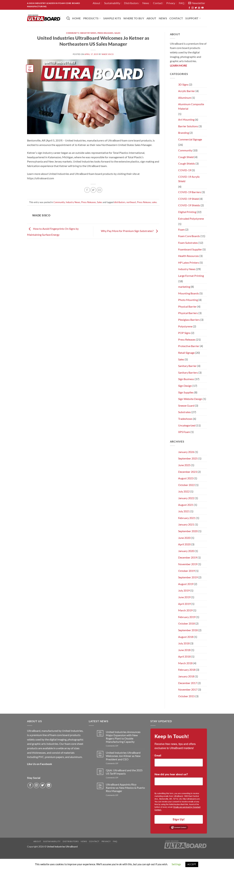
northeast (131, 202)
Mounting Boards (188, 293)
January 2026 (186, 451)
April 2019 (184, 603)
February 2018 (186, 669)
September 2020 (188, 531)
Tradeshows (185, 418)
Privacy (170, 3)
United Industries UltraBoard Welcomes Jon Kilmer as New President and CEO (123, 756)
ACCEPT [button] (191, 864)
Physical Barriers (188, 313)
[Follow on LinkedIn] (49, 785)
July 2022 (184, 491)
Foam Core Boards (189, 236)
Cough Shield (186, 157)
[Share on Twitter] (93, 190)
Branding (183, 132)
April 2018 (184, 656)
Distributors (131, 3)
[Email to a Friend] (99, 190)
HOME (76, 18)
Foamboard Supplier (190, 249)
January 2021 (186, 524)
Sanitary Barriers (188, 372)
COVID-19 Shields (189, 205)
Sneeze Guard (186, 405)
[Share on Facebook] (87, 190)
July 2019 (184, 590)
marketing (184, 286)
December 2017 (187, 683)
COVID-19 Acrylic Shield (189, 179)
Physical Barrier (187, 306)
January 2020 (186, 551)
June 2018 (184, 650)
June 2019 (184, 597)
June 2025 (184, 465)
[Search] (68, 18)
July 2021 (184, 511)
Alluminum (184, 97)
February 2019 (186, 617)
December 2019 (187, 557)
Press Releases (105, 33)
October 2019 (186, 570)
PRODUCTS (91, 18)
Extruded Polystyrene (191, 218)
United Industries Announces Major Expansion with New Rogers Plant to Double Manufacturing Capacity (123, 736)
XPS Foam (184, 431)
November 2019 (187, 564)
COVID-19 (184, 170)
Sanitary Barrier (187, 365)
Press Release (144, 202)
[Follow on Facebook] (189, 8)
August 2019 (185, 584)
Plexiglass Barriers (189, 319)
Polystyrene (185, 326)
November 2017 (187, 689)
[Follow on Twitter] (196, 8)
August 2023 (185, 478)
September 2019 (188, 577)
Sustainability (112, 3)
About (96, 3)
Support (191, 18)
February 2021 (186, 518)
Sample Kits (112, 18)
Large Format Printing (191, 275)
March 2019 (185, 610)
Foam (181, 229)
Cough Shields (186, 163)
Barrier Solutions (188, 126)
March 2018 (185, 663)
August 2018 (185, 636)
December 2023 (187, 471)
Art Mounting (186, 119)
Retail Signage (186, 352)
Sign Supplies (186, 392)
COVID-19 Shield (188, 198)
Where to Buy (133, 18)
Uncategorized (186, 425)
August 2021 (185, 504)
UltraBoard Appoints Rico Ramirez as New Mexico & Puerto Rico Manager (125, 788)
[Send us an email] (199, 8)
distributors (119, 202)
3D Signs (183, 84)
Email (158, 755)
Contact (158, 3)
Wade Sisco (108, 54)
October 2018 (186, 623)
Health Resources (188, 255)
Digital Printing (187, 211)
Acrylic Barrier (186, 91)
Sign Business (186, 379)
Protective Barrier (188, 346)
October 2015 (186, 696)
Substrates (184, 412)
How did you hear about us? (171, 774)
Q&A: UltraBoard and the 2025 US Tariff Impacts (124, 772)
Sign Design (185, 385)
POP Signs (184, 332)
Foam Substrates (188, 242)
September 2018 (188, 630)
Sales (117, 33)
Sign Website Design (190, 398)
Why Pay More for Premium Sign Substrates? (127, 230)
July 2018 (184, 643)
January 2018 (186, 676)
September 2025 (188, 458)
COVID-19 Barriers (189, 192)
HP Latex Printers (188, 262)
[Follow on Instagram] (193, 8)
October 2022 (186, 484)
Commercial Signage (190, 139)
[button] (196, 3)
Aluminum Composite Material (191, 106)
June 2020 (184, 537)
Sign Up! (179, 819)
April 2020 (184, 544)
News (145, 3)
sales (154, 202)
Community (72, 33)
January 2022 (186, 498)
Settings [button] (176, 864)
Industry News (88, 33)
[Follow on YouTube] (202, 8)
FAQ (181, 3)
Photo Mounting (188, 299)
